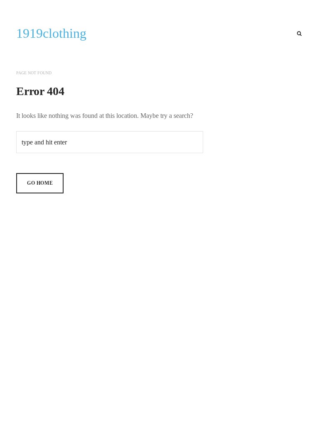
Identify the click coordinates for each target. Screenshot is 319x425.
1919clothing (51, 33)
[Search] (299, 33)
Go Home (40, 183)
